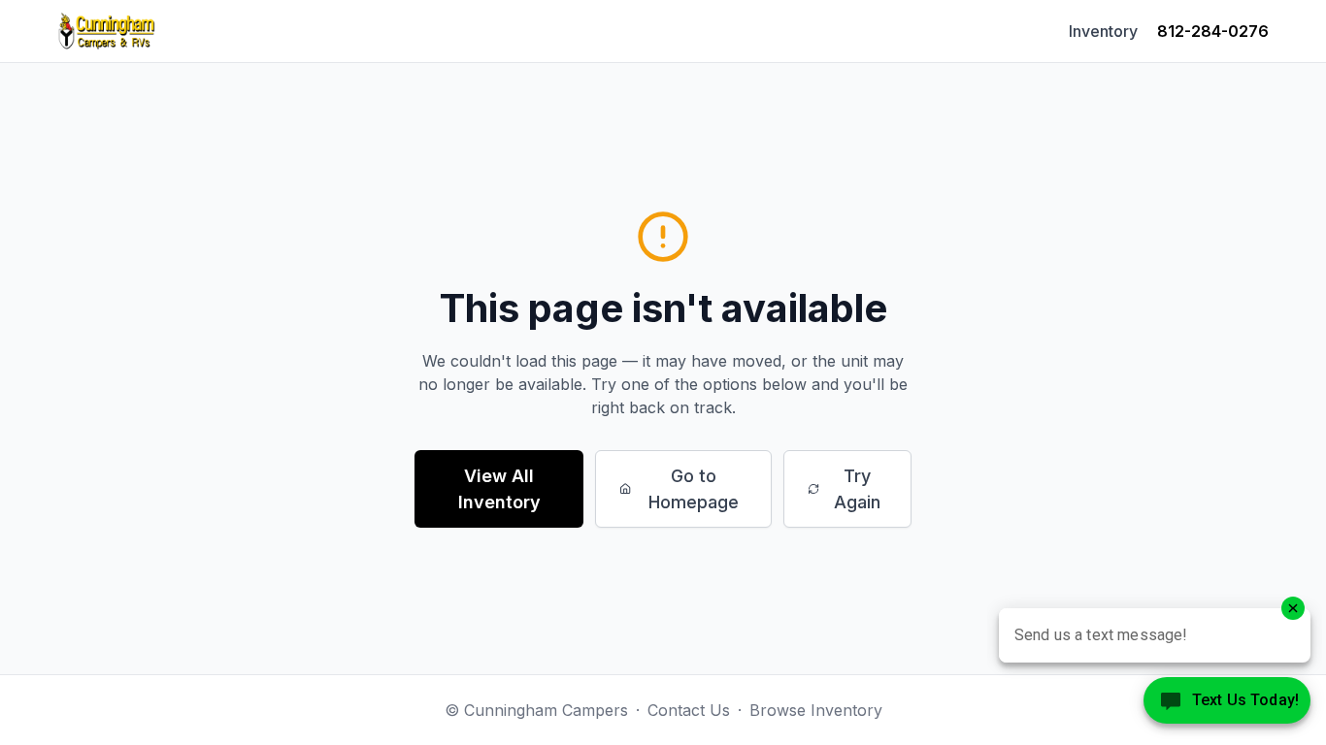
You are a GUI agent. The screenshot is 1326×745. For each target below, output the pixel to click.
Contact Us (688, 710)
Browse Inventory (815, 710)
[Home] (106, 31)
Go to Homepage (693, 489)
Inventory (1103, 31)
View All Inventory (499, 489)
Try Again (857, 489)
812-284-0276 (1213, 31)
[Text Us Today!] (1227, 702)
